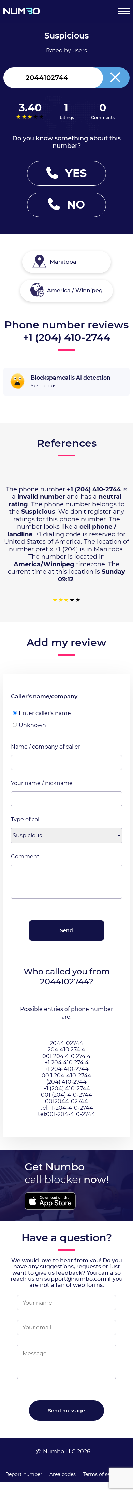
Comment (25, 856)
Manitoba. (109, 549)
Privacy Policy (56, 1484)
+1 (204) (67, 549)
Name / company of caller (45, 746)
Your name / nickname (42, 783)
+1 (38, 534)
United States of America (42, 541)
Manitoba (63, 262)
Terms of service (102, 1474)
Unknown (32, 725)
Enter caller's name (45, 713)
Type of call (26, 819)
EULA (86, 1484)
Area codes (62, 1474)
